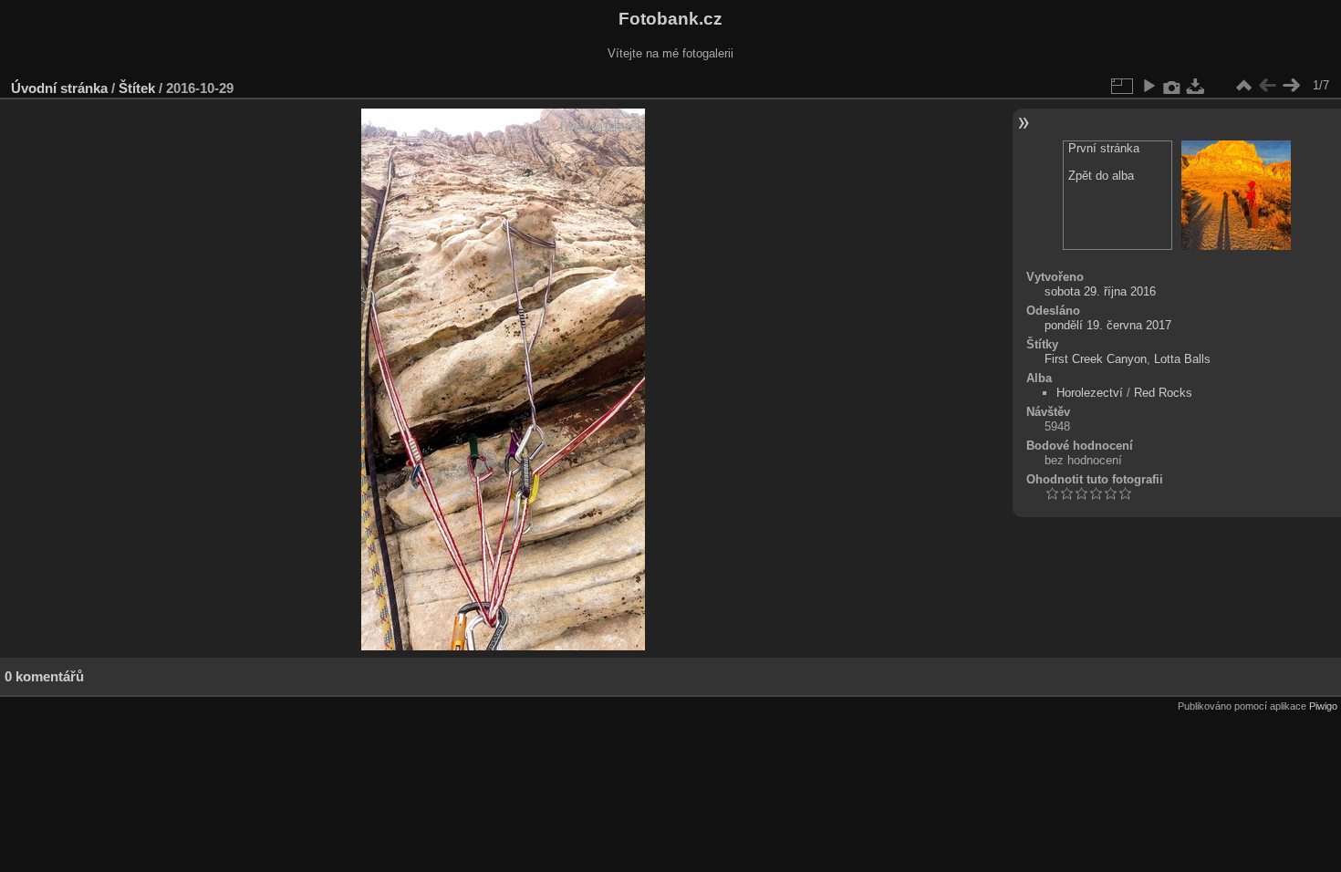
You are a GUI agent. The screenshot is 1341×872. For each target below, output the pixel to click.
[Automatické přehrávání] (1148, 86)
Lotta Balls (1182, 359)
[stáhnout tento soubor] (1196, 86)
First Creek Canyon (1096, 359)
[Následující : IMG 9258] (1291, 86)
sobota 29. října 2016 (1100, 291)
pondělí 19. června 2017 (1108, 325)
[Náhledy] (1243, 86)
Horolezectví (1089, 393)
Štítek (137, 88)
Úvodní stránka (59, 88)
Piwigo (1323, 706)
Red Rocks (1163, 393)
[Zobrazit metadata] (1172, 86)
